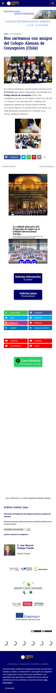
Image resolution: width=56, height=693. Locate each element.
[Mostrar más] (44, 157)
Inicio (6, 34)
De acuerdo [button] (9, 688)
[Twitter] (23, 157)
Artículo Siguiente (46, 166)
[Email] (39, 157)
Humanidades (15, 34)
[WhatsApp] (29, 157)
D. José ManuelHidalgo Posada (25, 547)
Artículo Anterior (9, 166)
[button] (3, 3)
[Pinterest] (34, 157)
